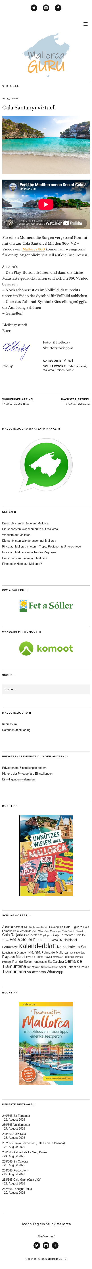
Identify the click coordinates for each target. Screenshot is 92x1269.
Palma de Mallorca (55, 952)
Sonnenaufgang (49, 967)
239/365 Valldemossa (16, 1124)
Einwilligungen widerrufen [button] (18, 779)
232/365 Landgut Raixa (17, 1189)
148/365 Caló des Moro (18, 402)
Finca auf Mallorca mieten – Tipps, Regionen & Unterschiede (41, 546)
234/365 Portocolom (15, 1170)
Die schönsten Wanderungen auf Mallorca (29, 540)
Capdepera (46, 935)
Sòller (62, 967)
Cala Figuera (73, 927)
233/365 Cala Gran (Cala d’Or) (21, 1179)
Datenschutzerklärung (16, 730)
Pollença (68, 956)
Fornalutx (56, 940)
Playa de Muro (12, 956)
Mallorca (48, 370)
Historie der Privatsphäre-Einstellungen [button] (27, 773)
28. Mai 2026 (10, 99)
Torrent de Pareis (78, 967)
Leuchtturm (9, 952)
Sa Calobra (56, 961)
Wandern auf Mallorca (16, 535)
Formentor (41, 940)
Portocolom (40, 961)
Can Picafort (31, 935)
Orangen (22, 952)
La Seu (81, 947)
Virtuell (10, 86)
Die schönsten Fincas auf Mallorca (24, 558)
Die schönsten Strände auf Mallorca (25, 523)
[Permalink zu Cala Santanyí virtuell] (46, 173)
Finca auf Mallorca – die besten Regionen (29, 552)
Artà (26, 927)
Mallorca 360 (33, 249)
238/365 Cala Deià (14, 1134)
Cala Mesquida (22, 931)
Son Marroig (33, 967)
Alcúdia (7, 927)
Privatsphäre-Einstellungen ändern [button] (24, 767)
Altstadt (18, 927)
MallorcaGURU (57, 1258)
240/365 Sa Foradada (16, 1115)
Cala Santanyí (77, 366)
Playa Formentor (53, 957)
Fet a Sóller (21, 939)
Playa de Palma (34, 956)
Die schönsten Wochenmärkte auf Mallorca (30, 529)
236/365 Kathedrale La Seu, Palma (24, 1152)
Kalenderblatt (37, 946)
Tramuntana (14, 971)
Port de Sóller (22, 961)
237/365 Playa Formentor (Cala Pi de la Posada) (33, 1143)
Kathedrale (66, 947)
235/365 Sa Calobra (15, 1161)
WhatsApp (55, 972)
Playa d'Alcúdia (77, 952)
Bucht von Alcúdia (38, 927)
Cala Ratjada (12, 935)
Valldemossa (36, 972)
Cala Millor (38, 931)
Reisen (60, 370)
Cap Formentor (64, 935)
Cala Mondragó (52, 931)
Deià (78, 935)
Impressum (9, 724)
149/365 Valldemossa (75, 402)
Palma (34, 952)
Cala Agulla (56, 927)
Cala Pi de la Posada (73, 931)
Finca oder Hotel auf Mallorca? (22, 563)
